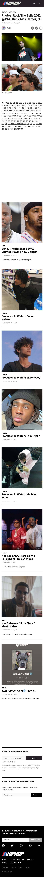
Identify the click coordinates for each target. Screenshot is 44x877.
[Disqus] (22, 168)
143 (12, 126)
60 (20, 111)
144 (16, 126)
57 (12, 111)
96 (30, 116)
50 (36, 108)
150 (36, 126)
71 (7, 113)
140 (3, 126)
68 (40, 111)
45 (23, 108)
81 (32, 113)
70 (5, 113)
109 (28, 118)
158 (21, 129)
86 (5, 116)
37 (2, 108)
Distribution (15, 863)
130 (12, 124)
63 (27, 111)
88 (10, 116)
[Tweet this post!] (36, 28)
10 (21, 103)
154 (9, 129)
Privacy (13, 867)
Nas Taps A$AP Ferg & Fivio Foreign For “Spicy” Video (18, 557)
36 (41, 105)
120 (20, 121)
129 (9, 124)
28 (22, 105)
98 (35, 116)
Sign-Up (34, 758)
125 (36, 121)
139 (40, 124)
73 (12, 113)
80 (30, 113)
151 (39, 126)
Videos (4, 553)
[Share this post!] (32, 28)
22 (7, 105)
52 (40, 108)
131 (15, 124)
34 (36, 105)
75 (17, 113)
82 (35, 113)
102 (6, 118)
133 (21, 124)
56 (10, 111)
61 (22, 111)
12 (25, 103)
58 (15, 111)
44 (20, 108)
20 (2, 105)
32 (31, 105)
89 (13, 116)
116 (8, 121)
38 (5, 108)
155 (12, 129)
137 (34, 124)
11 (23, 103)
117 (11, 121)
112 (37, 118)
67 (37, 111)
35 (38, 105)
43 (17, 108)
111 (34, 118)
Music (4, 620)
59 (17, 111)
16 (34, 103)
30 (27, 105)
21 (5, 105)
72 (10, 113)
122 (26, 121)
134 (24, 124)
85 (2, 116)
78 (25, 113)
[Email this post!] (40, 28)
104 (12, 118)
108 (25, 118)
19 (41, 103)
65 (32, 111)
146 (22, 126)
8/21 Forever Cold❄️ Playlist (19, 690)
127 (3, 124)
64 (29, 111)
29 (24, 105)
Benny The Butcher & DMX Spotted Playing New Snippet (19, 250)
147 (26, 126)
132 (18, 124)
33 (33, 105)
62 (24, 111)
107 (22, 118)
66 (34, 111)
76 (20, 113)
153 (6, 129)
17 (36, 103)
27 (19, 105)
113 (40, 118)
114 (3, 121)
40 (10, 108)
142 (9, 126)
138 (37, 124)
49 (33, 108)
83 (37, 113)
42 (15, 108)
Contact (27, 867)
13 (27, 103)
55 (7, 111)
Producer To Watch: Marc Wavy (21, 377)
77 (22, 113)
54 (5, 111)
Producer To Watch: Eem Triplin (21, 435)
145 (19, 126)
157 (18, 129)
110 (31, 118)
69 (3, 113)
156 (15, 129)
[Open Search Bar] (34, 3)
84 (40, 113)
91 (18, 116)
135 (28, 124)
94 (25, 116)
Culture (4, 313)
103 (9, 118)
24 (12, 105)
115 (6, 121)
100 (40, 116)
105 (15, 118)
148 (29, 126)
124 (33, 121)
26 (17, 105)
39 (7, 108)
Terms (20, 867)
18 (39, 103)
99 (38, 116)
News (3, 246)
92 (20, 116)
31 (29, 105)
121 (24, 121)
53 (2, 111)
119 (17, 121)
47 (28, 108)
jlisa (9, 28)
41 (12, 108)
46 (25, 108)
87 (8, 116)
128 (6, 124)
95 (28, 116)
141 (6, 126)
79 (28, 113)
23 (9, 105)
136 (31, 124)
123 (29, 121)
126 (39, 121)
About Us (5, 867)
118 (14, 121)
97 (33, 116)
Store (4, 863)
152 (3, 129)
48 (31, 108)
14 (30, 103)
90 (15, 116)
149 (32, 126)
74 (15, 113)
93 (22, 116)
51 (38, 108)
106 (18, 118)
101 (3, 118)
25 (14, 105)
